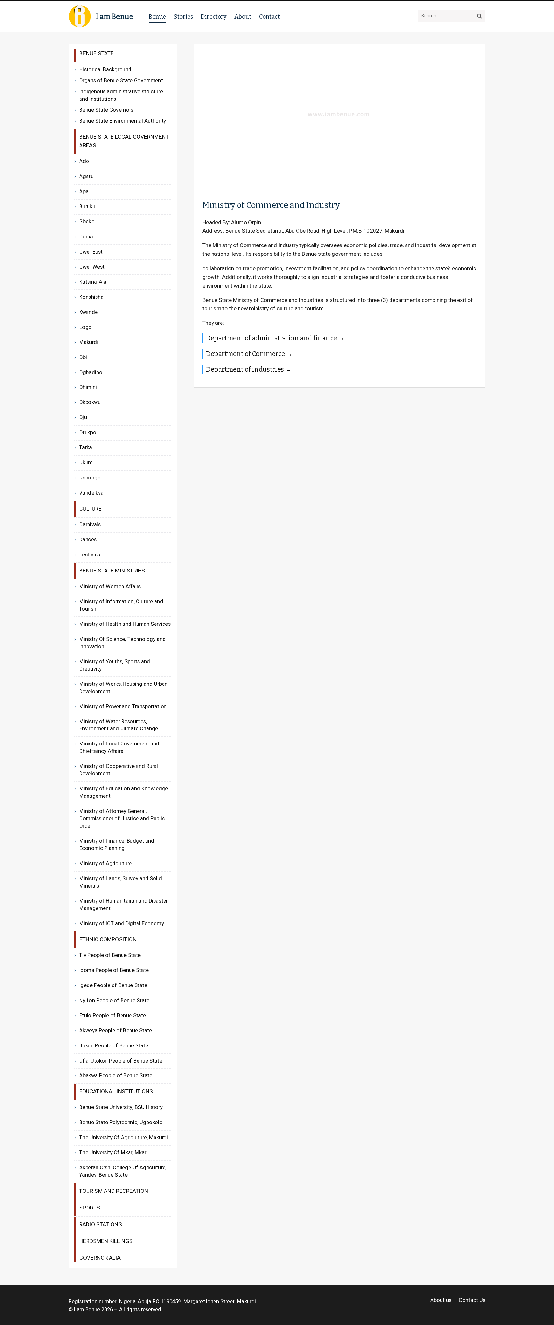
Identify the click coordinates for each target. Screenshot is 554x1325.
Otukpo (87, 432)
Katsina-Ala (92, 282)
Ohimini (88, 387)
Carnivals (90, 525)
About (242, 16)
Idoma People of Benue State (114, 970)
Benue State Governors (106, 110)
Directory (214, 16)
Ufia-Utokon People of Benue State (120, 1061)
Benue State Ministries (112, 571)
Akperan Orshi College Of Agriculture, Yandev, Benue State (122, 1171)
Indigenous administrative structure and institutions (121, 95)
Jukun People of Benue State (113, 1046)
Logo (85, 327)
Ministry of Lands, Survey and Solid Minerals (120, 882)
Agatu (86, 176)
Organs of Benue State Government (121, 80)
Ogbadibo (90, 372)
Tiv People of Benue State (110, 955)
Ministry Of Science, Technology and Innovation (122, 642)
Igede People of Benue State (113, 985)
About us (440, 1300)
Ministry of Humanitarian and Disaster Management (123, 904)
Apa (83, 191)
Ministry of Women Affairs (110, 586)
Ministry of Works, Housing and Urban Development (123, 687)
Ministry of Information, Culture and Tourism (121, 605)
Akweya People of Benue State (115, 1031)
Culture (90, 509)
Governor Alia (100, 1258)
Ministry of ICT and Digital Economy (121, 923)
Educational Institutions (116, 1092)
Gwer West (92, 267)
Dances (88, 540)
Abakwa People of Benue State (115, 1076)
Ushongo (90, 478)
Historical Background (105, 69)
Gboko (87, 222)
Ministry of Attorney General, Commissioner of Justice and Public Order (122, 818)
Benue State (96, 53)
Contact (269, 16)
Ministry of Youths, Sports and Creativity (114, 665)
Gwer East (91, 252)
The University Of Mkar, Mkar (112, 1153)
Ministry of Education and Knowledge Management (123, 792)
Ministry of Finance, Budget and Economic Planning (116, 844)
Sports (89, 1208)
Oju (83, 417)
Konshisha (91, 297)
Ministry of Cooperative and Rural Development (118, 770)
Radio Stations (100, 1224)
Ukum (86, 463)
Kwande (88, 312)
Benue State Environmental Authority (122, 121)
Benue (157, 16)
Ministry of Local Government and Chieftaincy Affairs (119, 747)
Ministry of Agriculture (105, 863)
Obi (83, 357)
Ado (84, 161)
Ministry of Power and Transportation (123, 706)
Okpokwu (90, 402)
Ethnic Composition (108, 939)
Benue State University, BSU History (121, 1107)
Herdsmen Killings (106, 1241)
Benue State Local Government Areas (124, 141)
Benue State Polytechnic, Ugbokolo (121, 1122)
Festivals (89, 555)
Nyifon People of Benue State (114, 1000)
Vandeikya (91, 493)
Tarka (85, 448)
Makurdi (88, 342)
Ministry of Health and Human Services (125, 624)
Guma (86, 237)
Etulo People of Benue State (112, 1016)
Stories (183, 16)
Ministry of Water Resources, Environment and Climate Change (118, 725)
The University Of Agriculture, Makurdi (123, 1137)
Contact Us (472, 1300)
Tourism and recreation (113, 1191)
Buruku (87, 207)
